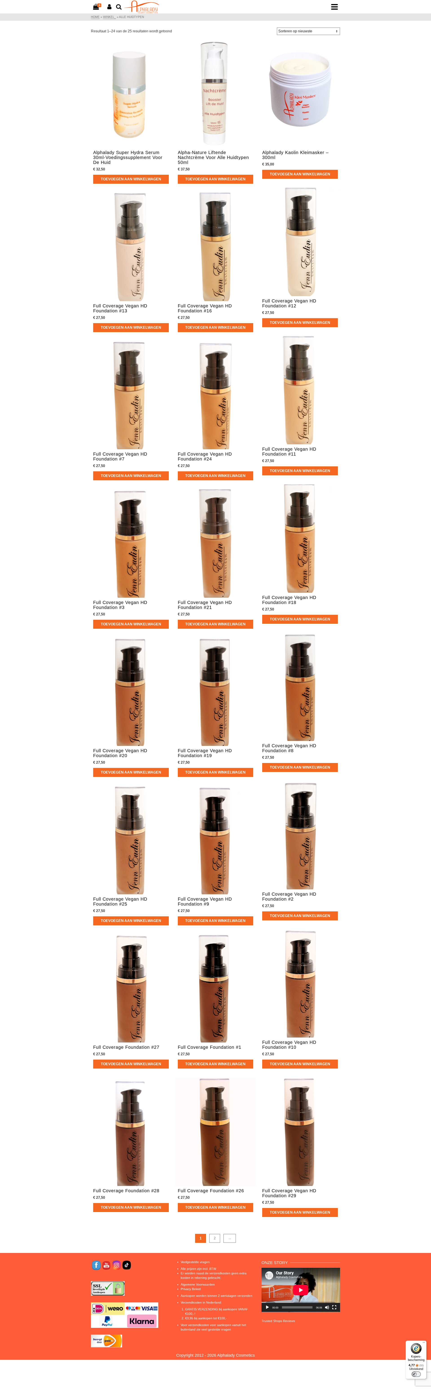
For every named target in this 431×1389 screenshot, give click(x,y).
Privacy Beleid (191, 1289)
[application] (301, 1290)
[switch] (416, 1374)
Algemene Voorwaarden (198, 1284)
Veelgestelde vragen (195, 1262)
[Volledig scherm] (334, 1307)
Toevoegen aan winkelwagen (131, 179)
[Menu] (424, 1343)
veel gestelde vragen (216, 1329)
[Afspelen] (267, 1307)
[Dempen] (327, 1307)
